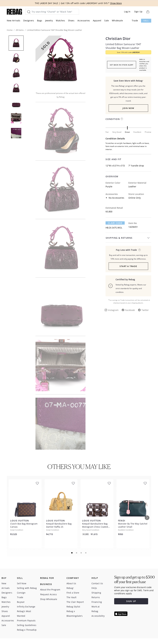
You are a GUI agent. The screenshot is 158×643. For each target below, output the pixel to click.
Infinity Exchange (26, 606)
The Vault (72, 597)
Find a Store (73, 592)
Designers (28, 20)
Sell (146, 20)
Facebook (130, 310)
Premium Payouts (26, 620)
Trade (135, 20)
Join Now (128, 108)
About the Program (50, 589)
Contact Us (97, 583)
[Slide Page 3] (81, 552)
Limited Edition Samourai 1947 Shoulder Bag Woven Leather (123, 46)
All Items (20, 30)
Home (9, 30)
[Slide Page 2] (76, 552)
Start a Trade (128, 266)
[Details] (139, 250)
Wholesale (117, 20)
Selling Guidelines (26, 625)
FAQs (94, 588)
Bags (39, 20)
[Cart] (147, 11)
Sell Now (21, 583)
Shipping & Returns (119, 237)
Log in (127, 11)
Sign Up (138, 11)
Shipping (96, 592)
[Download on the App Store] (120, 613)
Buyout (20, 601)
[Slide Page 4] (85, 552)
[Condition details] (122, 119)
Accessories (83, 20)
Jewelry (49, 20)
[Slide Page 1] (72, 552)
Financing (96, 601)
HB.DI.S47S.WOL (114, 227)
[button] (60, 62)
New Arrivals (13, 20)
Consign (21, 592)
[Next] (147, 517)
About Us (71, 583)
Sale (106, 20)
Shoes (71, 20)
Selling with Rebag (27, 588)
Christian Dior (118, 38)
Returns (95, 597)
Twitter (145, 310)
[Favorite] (37, 483)
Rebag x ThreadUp (27, 629)
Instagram (113, 310)
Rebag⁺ (70, 588)
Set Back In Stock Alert (121, 65)
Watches (60, 20)
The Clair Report (75, 601)
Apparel (97, 20)
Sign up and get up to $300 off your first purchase (134, 579)
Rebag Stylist (73, 606)
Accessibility (98, 615)
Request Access (48, 594)
